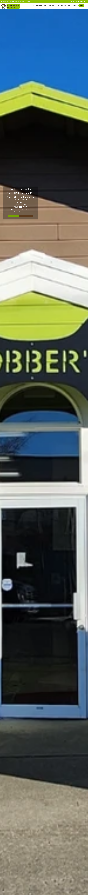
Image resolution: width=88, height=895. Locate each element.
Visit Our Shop (13, 216)
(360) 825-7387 (20, 207)
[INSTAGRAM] (76, 1)
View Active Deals (26, 216)
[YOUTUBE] (71, 1)
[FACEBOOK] (73, 1)
